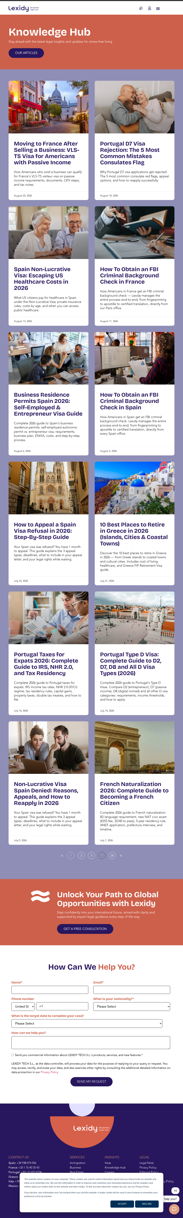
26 (113, 855)
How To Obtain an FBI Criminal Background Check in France (129, 275)
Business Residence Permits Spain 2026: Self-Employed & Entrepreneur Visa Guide (48, 404)
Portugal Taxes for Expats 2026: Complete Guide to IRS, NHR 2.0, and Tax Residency (46, 664)
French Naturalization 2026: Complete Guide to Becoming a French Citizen (134, 794)
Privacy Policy (49, 1072)
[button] (141, 8)
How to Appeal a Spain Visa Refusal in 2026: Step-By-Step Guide (45, 531)
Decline (147, 1204)
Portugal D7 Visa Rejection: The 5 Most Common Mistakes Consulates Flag (130, 153)
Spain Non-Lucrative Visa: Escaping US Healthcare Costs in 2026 (42, 279)
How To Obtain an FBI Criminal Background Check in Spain (129, 401)
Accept (122, 1204)
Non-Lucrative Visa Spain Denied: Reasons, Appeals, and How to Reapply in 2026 (46, 794)
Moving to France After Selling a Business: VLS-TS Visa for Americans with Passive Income (46, 153)
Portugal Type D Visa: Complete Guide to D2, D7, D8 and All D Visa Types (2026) (130, 664)
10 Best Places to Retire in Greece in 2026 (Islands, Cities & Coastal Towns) (134, 534)
